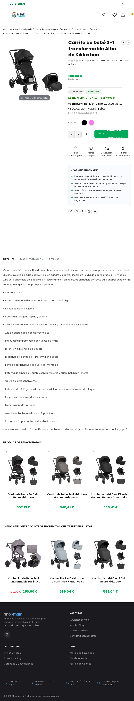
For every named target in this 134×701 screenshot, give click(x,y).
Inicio (4, 29)
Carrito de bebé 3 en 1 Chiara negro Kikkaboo (110, 580)
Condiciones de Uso (81, 658)
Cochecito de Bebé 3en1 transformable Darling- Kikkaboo (23, 580)
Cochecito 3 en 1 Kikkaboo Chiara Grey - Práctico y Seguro (67, 580)
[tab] (9, 259)
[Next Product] (128, 42)
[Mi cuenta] (123, 15)
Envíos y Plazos (12, 653)
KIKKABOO (76, 92)
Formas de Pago (13, 658)
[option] (84, 123)
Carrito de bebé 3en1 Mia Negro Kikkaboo (23, 496)
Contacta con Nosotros (83, 636)
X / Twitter (77, 211)
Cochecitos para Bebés (84, 29)
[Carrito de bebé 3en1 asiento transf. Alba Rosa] (16, 186)
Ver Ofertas (17, 4)
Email (95, 211)
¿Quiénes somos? (80, 619)
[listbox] (88, 123)
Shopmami (18, 696)
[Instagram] (122, 4)
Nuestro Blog (77, 625)
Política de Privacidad (82, 653)
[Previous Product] (123, 42)
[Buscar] (104, 15)
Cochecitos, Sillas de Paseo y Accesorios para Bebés (38, 29)
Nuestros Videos (79, 630)
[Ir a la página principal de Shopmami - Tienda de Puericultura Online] (18, 15)
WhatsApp (89, 211)
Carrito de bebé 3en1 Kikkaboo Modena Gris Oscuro (67, 496)
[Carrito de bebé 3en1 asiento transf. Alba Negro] (35, 111)
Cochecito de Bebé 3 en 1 (16, 33)
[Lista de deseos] (114, 15)
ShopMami (90, 170)
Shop (14, 614)
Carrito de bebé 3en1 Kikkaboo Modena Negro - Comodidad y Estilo (110, 496)
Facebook (71, 211)
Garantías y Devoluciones (18, 663)
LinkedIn (83, 211)
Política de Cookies (80, 663)
